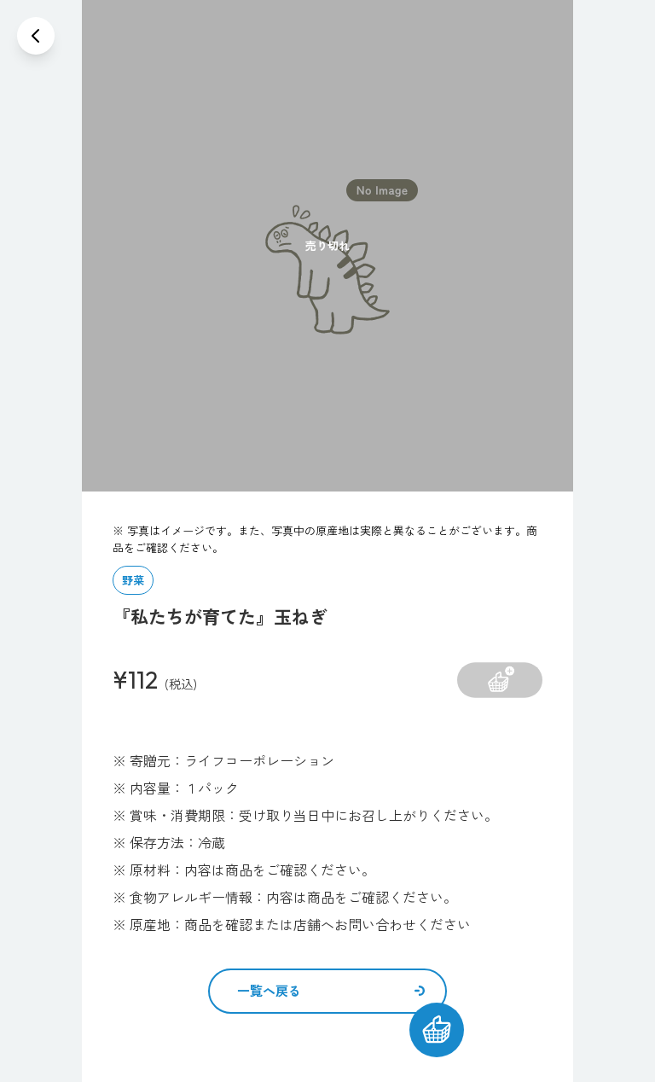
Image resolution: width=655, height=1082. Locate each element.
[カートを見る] (436, 1030)
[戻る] (36, 36)
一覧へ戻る (269, 990)
